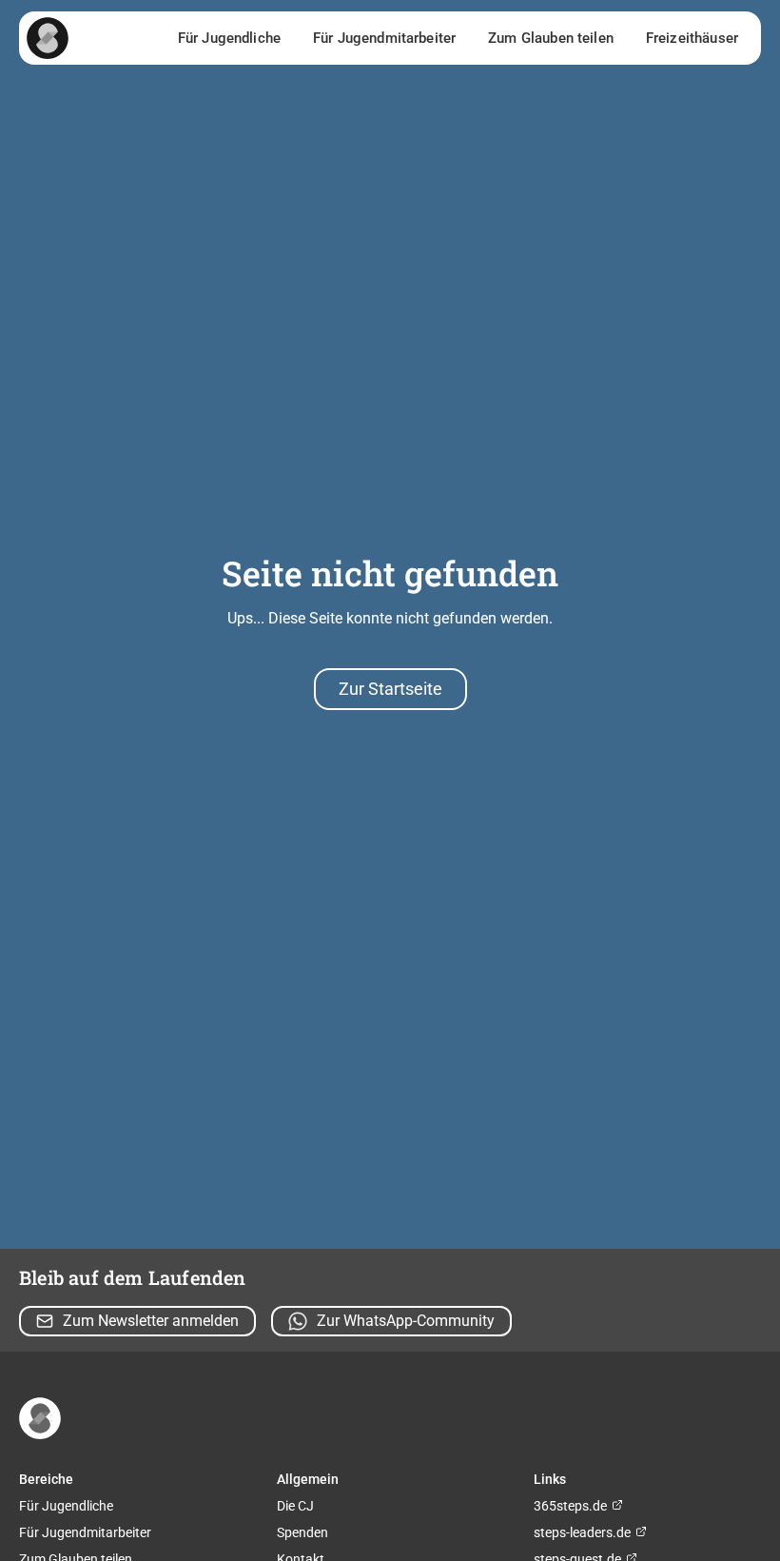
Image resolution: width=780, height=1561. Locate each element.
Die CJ (295, 1505)
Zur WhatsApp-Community (406, 1321)
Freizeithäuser (692, 38)
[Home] (47, 38)
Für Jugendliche (229, 38)
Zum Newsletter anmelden (151, 1321)
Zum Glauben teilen (551, 38)
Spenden (302, 1532)
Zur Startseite (390, 689)
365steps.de (572, 1505)
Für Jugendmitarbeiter (384, 38)
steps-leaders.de (584, 1532)
